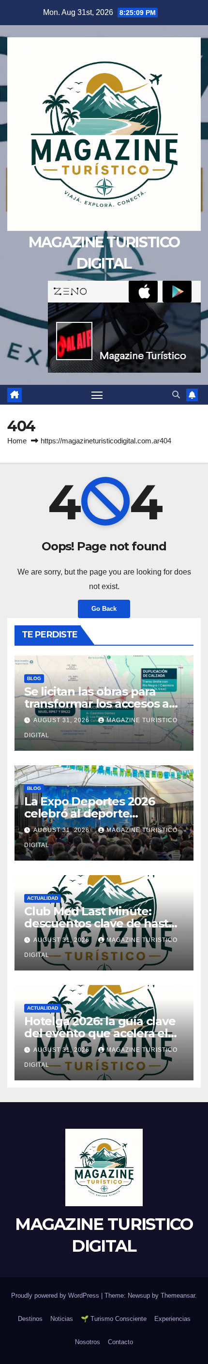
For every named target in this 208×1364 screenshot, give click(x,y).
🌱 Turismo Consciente (114, 1318)
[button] (176, 395)
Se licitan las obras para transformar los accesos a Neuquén (96, 703)
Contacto (120, 1342)
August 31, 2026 (62, 720)
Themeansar (178, 1295)
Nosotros (87, 1342)
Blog (34, 678)
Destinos (30, 1318)
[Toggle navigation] (97, 395)
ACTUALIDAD (42, 898)
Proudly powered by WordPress (56, 1295)
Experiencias (172, 1318)
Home (17, 441)
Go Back (104, 608)
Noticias (61, 1318)
